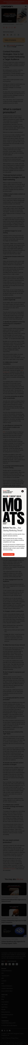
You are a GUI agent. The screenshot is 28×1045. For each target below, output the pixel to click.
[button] (25, 489)
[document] (14, 522)
